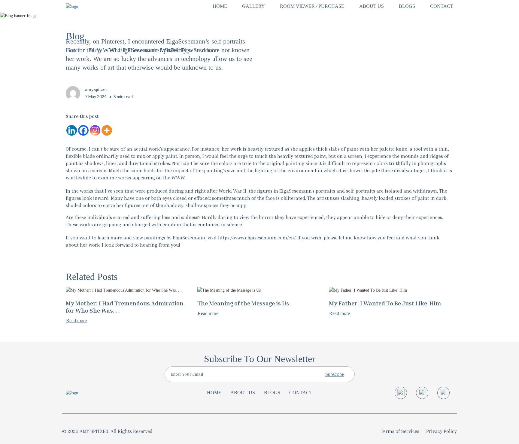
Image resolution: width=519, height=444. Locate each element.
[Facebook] (83, 130)
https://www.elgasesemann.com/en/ (256, 238)
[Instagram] (95, 130)
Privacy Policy (441, 431)
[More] (107, 130)
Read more (76, 320)
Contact (300, 392)
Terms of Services (400, 431)
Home (73, 50)
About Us (242, 392)
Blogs (272, 392)
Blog (95, 50)
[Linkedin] (71, 130)
